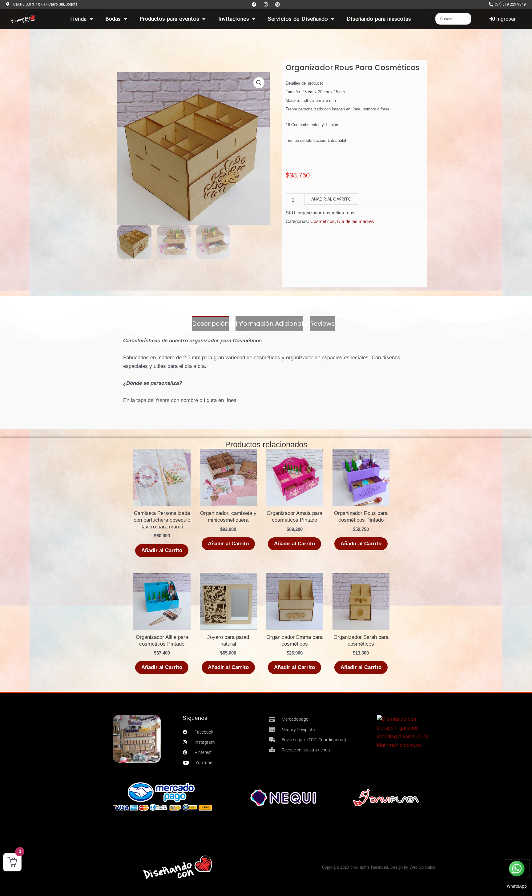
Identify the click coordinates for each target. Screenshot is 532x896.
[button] (258, 82)
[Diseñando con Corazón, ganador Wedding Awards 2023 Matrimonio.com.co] (406, 732)
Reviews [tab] (322, 323)
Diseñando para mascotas (379, 19)
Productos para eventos (169, 19)
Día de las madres (355, 221)
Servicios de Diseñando (298, 19)
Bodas (113, 19)
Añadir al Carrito (331, 199)
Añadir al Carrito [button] (294, 667)
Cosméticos (322, 221)
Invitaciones (233, 19)
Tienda (78, 19)
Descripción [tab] (210, 323)
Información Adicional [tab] (269, 323)
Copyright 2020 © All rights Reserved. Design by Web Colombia (378, 867)
